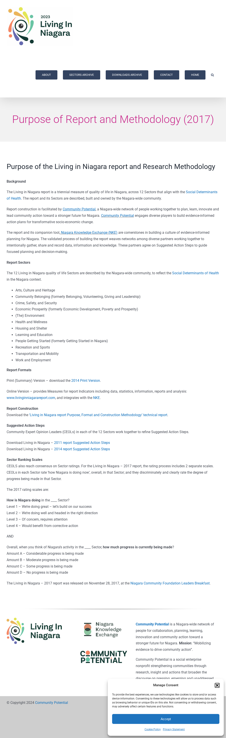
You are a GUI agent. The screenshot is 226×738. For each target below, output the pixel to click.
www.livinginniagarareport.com (31, 398)
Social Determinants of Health (195, 273)
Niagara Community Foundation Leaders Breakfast (170, 583)
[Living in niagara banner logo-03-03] (34, 619)
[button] (217, 685)
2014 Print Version (85, 380)
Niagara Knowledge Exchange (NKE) (89, 232)
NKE (96, 398)
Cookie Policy (153, 729)
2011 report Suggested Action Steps (82, 443)
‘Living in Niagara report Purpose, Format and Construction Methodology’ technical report (98, 415)
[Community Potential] (103, 652)
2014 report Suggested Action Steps (82, 449)
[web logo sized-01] (103, 619)
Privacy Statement (174, 729)
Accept (166, 719)
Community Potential (117, 215)
